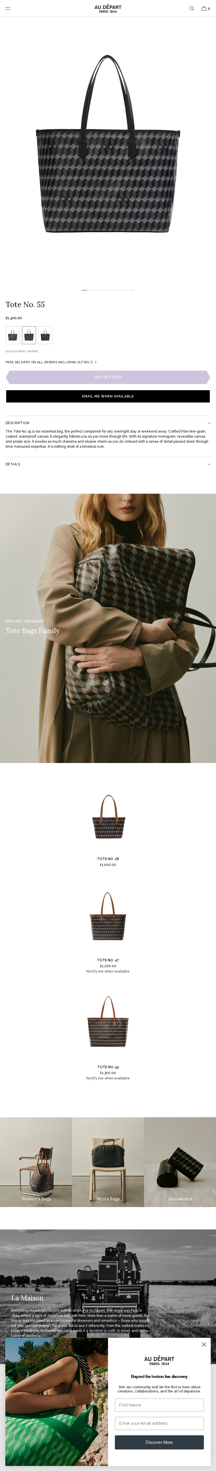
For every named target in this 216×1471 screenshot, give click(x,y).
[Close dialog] (204, 1344)
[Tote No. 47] (108, 916)
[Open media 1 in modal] (108, 151)
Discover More (159, 1442)
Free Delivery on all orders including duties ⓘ (49, 362)
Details (13, 464)
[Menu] (12, 8)
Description (17, 423)
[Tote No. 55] (108, 1023)
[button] (192, 8)
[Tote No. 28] (108, 815)
